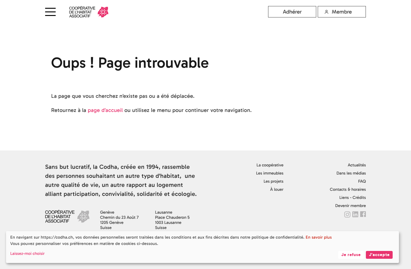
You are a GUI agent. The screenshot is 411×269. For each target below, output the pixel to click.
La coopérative (270, 165)
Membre (342, 11)
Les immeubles (269, 173)
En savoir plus (319, 237)
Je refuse (351, 254)
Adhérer (292, 11)
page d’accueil (105, 110)
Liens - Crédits (352, 197)
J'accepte (379, 254)
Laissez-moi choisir (27, 253)
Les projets (273, 181)
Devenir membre (350, 205)
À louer (276, 189)
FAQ (362, 181)
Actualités (357, 165)
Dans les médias (351, 173)
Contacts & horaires (348, 189)
